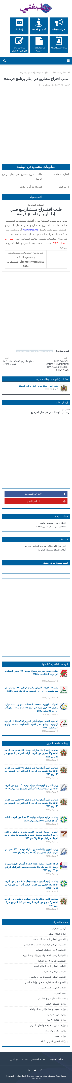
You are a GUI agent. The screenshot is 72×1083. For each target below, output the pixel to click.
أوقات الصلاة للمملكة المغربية (52, 549)
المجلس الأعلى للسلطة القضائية (51, 950)
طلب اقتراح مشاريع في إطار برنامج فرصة (37, 72)
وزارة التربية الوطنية (56, 1014)
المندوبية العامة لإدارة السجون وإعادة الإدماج (45, 982)
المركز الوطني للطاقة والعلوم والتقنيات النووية (44, 955)
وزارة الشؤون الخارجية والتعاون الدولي (48, 1025)
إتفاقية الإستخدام (38, 1059)
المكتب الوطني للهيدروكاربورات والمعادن (47, 977)
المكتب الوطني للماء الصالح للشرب (49, 966)
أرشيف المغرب (59, 928)
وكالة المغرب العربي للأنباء (53, 1041)
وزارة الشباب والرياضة (55, 1030)
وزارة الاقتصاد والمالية (56, 1004)
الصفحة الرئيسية (63, 72)
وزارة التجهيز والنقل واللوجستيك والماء (48, 1009)
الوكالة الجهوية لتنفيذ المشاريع (52, 987)
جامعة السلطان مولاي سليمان (52, 998)
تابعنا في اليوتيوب (33, 501)
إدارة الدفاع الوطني (57, 934)
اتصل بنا (24, 1059)
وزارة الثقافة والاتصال (56, 1020)
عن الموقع (14, 1059)
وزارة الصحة (60, 1036)
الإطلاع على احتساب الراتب (53, 523)
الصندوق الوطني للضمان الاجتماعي (49, 939)
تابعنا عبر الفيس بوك (33, 494)
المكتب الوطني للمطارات (54, 971)
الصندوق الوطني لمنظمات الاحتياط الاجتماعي (45, 944)
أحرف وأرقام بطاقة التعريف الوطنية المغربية (45, 546)
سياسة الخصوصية (56, 1059)
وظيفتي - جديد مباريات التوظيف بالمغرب (25, 1076)
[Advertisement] (36, 128)
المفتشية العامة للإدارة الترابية (52, 961)
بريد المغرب (60, 993)
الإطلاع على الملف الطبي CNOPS (50, 526)
